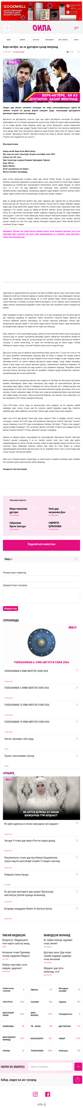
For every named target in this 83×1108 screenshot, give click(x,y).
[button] (76, 28)
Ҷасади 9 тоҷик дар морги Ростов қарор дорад (29, 840)
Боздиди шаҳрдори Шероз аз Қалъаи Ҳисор (28, 908)
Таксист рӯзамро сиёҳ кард (19, 738)
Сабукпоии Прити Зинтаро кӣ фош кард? (18, 524)
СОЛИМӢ (77, 40)
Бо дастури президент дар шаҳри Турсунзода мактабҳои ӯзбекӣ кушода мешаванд (28, 893)
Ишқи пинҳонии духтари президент (18, 510)
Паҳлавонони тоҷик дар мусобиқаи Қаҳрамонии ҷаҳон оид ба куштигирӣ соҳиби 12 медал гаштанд (32, 859)
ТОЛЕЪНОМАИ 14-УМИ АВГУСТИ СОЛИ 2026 (26, 721)
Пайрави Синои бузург (16, 874)
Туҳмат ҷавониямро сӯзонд (19, 755)
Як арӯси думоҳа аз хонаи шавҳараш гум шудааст (31, 824)
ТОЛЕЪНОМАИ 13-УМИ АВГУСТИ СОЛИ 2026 (26, 704)
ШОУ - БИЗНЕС (63, 40)
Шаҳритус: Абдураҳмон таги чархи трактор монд (15, 941)
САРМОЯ (22, 40)
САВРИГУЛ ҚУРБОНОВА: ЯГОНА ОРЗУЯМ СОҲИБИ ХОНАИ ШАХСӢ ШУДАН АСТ (57, 524)
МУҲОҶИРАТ (49, 40)
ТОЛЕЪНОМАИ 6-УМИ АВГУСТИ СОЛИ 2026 (26, 671)
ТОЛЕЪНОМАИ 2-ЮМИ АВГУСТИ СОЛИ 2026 (26, 687)
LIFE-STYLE (36, 40)
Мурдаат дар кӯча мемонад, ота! (53, 969)
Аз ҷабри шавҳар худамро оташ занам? (58, 941)
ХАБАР (9, 40)
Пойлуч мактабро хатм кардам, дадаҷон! (14, 966)
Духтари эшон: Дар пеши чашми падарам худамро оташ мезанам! (57, 956)
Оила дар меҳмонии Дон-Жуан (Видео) (57, 510)
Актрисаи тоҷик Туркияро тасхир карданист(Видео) (16, 954)
